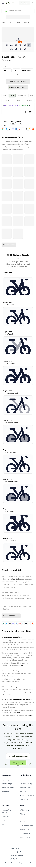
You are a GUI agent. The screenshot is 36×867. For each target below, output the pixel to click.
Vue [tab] (31, 96)
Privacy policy (25, 829)
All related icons (9, 245)
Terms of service (25, 837)
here (21, 665)
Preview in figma (7, 784)
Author (22, 822)
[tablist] (18, 98)
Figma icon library (8, 787)
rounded (18, 22)
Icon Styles (5, 816)
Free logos (5, 791)
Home (3, 22)
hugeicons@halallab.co (18, 852)
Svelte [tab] (7, 100)
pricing (13, 124)
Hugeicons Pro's (15, 606)
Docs (5, 125)
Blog (3, 820)
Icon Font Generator (27, 795)
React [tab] (12, 96)
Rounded (15, 579)
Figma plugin (6, 780)
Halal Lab (14, 863)
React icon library (26, 784)
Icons (10, 22)
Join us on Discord (26, 826)
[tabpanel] (18, 108)
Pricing (22, 814)
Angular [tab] (29, 100)
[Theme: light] (32, 3)
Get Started (24, 3)
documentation (17, 679)
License (22, 818)
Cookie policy (25, 833)
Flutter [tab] (18, 100)
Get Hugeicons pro (18, 763)
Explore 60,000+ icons (11, 616)
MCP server (24, 799)
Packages (23, 791)
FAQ (3, 824)
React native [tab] (22, 96)
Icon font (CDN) (25, 787)
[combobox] (18, 17)
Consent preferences (16, 855)
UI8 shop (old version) (6, 811)
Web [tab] (4, 96)
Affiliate (24, 810)
